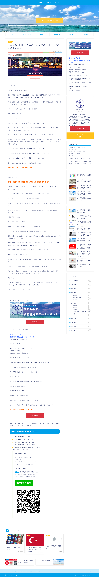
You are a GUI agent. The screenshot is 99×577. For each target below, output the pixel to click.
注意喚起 (80, 322)
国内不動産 (81, 306)
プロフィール (80, 128)
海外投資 (80, 292)
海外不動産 (57, 34)
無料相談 (86, 34)
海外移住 (80, 318)
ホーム (13, 34)
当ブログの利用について (12, 575)
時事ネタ (10, 41)
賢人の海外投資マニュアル (49, 2)
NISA (81, 315)
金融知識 (80, 289)
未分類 (80, 330)
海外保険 (71, 34)
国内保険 (81, 309)
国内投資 (80, 303)
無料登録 (35, 322)
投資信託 (81, 308)
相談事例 (80, 326)
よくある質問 (80, 281)
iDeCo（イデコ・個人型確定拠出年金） (81, 312)
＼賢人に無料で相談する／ (49, 21)
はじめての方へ (27, 34)
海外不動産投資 (81, 297)
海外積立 (42, 34)
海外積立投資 (81, 295)
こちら (17, 330)
